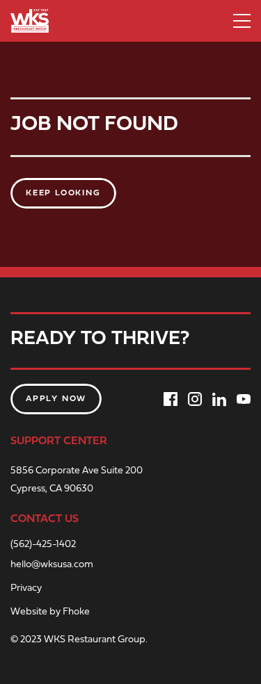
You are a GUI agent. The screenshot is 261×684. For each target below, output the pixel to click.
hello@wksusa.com (51, 565)
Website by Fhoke (50, 612)
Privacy (26, 589)
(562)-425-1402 (43, 545)
